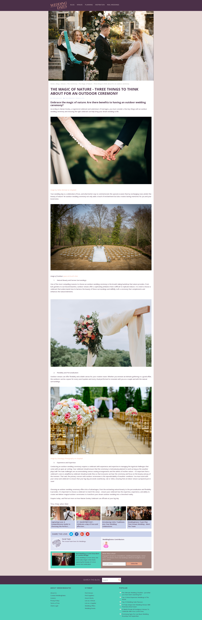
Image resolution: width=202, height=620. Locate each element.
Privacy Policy (54, 601)
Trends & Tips (80, 98)
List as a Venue (90, 601)
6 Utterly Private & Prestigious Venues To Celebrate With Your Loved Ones (135, 610)
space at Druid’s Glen (70, 276)
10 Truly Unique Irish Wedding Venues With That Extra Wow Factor (136, 606)
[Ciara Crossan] (106, 547)
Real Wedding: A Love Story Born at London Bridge (87, 554)
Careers (53, 598)
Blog (72, 5)
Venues (79, 5)
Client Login (54, 606)
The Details (57, 554)
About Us (53, 593)
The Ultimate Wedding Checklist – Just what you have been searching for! (136, 594)
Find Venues (89, 593)
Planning (89, 5)
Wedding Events (90, 608)
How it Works (89, 598)
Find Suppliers (89, 595)
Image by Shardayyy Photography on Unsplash (66, 458)
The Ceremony (70, 98)
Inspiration (100, 5)
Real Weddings (113, 5)
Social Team (66, 539)
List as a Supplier (90, 603)
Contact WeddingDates (58, 595)
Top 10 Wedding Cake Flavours (132, 602)
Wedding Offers (90, 606)
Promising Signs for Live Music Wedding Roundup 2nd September (135, 615)
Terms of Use (55, 603)
